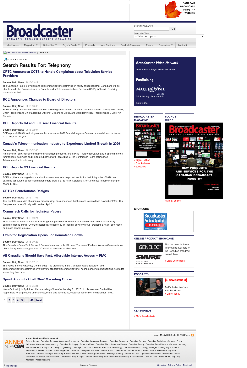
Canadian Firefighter (157, 341)
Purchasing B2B (100, 356)
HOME (33, 52)
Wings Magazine (43, 359)
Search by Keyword (143, 25)
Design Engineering (62, 347)
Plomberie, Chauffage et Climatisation (42, 356)
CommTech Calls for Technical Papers (32, 211)
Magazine (29, 45)
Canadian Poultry (136, 344)
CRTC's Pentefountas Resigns (26, 190)
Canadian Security (138, 341)
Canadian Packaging (69, 344)
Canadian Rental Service (157, 344)
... (26, 300)
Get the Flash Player (146, 69)
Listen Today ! (173, 293)
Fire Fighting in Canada (168, 347)
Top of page (11, 365)
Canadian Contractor (119, 341)
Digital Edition (142, 159)
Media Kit (183, 45)
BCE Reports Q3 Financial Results (29, 167)
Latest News (12, 45)
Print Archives (142, 163)
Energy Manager (149, 347)
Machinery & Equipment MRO (67, 353)
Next (39, 300)
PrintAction (66, 356)
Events (149, 45)
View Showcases (175, 260)
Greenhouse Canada (124, 350)
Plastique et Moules (171, 353)
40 (32, 300)
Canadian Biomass (49, 341)
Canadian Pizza (87, 344)
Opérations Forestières (151, 353)
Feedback (188, 364)
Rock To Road (151, 356)
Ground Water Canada (145, 350)
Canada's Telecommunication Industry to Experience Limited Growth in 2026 (61, 143)
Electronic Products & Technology (107, 347)
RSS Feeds (185, 334)
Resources (164, 45)
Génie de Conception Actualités (85, 350)
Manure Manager (45, 353)
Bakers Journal (32, 341)
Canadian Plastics (119, 344)
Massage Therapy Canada (119, 353)
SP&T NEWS (165, 356)
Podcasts (90, 45)
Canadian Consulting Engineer (94, 341)
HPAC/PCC (31, 353)
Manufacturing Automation (94, 353)
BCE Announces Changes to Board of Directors (39, 99)
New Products (108, 45)
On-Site (135, 353)
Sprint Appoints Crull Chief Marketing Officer (37, 279)
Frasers (49, 350)
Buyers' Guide (70, 45)
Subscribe (48, 45)
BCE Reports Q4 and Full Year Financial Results (39, 123)
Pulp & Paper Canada (82, 356)
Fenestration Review (35, 350)
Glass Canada (107, 350)
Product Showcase (130, 45)
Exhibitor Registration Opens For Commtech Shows (43, 235)
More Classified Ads (145, 315)
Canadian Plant (103, 344)
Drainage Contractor (82, 347)
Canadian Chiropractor (69, 341)
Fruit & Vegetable (61, 350)
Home (155, 334)
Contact (174, 334)
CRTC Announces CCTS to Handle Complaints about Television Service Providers (57, 73)
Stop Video (142, 102)
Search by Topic (141, 33)
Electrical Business (132, 347)
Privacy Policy (174, 364)
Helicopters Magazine (166, 350)
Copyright (161, 364)
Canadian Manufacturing (47, 344)
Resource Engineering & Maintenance (126, 356)
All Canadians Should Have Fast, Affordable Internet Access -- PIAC (55, 255)
